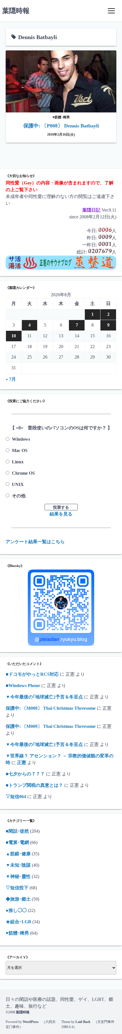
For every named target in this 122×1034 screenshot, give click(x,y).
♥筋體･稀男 (17, 933)
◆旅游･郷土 (18, 899)
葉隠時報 (16, 10)
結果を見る (61, 513)
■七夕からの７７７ (25, 773)
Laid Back (83, 1022)
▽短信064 (16, 796)
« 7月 (11, 379)
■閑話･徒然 (17, 831)
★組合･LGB (18, 921)
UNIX (18, 484)
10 (13, 335)
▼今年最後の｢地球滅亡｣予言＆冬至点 (44, 696)
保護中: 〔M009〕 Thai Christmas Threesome (51, 708)
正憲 (21, 762)
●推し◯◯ (16, 910)
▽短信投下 (17, 887)
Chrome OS (23, 473)
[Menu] (111, 10)
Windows (21, 439)
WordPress (31, 1022)
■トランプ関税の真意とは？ (34, 785)
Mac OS (20, 450)
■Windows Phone (23, 685)
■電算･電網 (17, 842)
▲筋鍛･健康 (18, 853)
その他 (19, 495)
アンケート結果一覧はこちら (35, 541)
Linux (18, 461)
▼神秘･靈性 (18, 876)
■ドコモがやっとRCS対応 (32, 674)
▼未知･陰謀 (18, 865)
